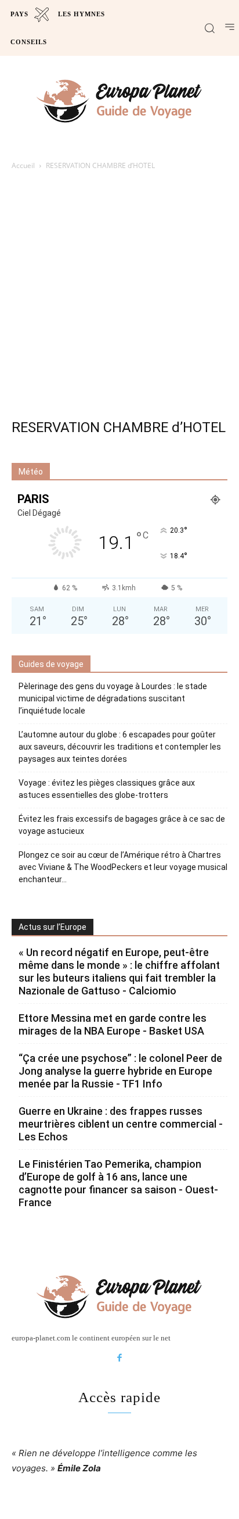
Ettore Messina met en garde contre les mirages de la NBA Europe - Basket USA (113, 1024)
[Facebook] (119, 1358)
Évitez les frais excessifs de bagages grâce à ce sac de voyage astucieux (122, 825)
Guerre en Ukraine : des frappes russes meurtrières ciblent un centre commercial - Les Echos (121, 1124)
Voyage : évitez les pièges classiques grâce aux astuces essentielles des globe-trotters (107, 789)
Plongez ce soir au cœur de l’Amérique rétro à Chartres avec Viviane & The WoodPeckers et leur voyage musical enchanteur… (123, 867)
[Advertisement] (119, 298)
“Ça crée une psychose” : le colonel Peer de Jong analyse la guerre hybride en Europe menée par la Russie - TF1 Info (120, 1071)
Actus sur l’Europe (52, 927)
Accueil (23, 165)
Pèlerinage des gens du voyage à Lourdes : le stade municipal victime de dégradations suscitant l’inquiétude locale (113, 698)
